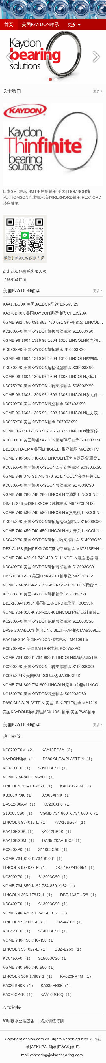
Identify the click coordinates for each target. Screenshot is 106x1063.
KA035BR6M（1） (76, 786)
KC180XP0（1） (18, 768)
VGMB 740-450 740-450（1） (30, 940)
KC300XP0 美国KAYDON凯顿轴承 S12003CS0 (44, 594)
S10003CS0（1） (18, 813)
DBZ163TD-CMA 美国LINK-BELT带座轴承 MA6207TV (51, 449)
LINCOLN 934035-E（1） (26, 867)
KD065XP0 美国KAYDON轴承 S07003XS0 (40, 422)
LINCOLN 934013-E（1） (26, 822)
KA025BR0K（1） (19, 985)
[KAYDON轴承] (53, 57)
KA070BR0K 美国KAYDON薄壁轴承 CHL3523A (44, 313)
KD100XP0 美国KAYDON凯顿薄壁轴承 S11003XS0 (48, 331)
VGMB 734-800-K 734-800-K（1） (71, 813)
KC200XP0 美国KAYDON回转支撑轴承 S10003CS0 (48, 666)
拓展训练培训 (52, 1021)
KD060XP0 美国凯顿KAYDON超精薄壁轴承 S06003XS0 (52, 440)
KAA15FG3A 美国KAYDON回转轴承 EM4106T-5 (45, 639)
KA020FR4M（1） (76, 976)
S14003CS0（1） (54, 931)
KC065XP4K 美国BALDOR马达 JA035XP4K (41, 675)
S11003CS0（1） (54, 849)
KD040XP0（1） (18, 904)
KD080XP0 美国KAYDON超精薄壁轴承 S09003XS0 (48, 367)
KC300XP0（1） (18, 876)
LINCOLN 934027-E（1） (26, 949)
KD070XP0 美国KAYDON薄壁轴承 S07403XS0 (44, 404)
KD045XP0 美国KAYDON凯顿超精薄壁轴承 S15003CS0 (52, 521)
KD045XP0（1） (18, 958)
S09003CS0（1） (54, 768)
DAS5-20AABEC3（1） (63, 840)
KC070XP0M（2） (19, 750)
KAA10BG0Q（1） (57, 994)
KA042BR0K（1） (57, 831)
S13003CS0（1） (54, 904)
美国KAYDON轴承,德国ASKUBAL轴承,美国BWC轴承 (49, 712)
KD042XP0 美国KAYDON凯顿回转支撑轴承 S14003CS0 (52, 539)
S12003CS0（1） (54, 876)
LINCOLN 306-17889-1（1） (29, 976)
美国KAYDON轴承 (40, 24)
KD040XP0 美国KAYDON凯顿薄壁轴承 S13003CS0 (48, 567)
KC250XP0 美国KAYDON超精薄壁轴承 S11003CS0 (48, 621)
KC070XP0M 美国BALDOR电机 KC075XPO (41, 648)
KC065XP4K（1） (56, 795)
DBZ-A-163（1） (70, 922)
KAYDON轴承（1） (20, 759)
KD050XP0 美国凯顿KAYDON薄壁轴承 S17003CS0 (48, 485)
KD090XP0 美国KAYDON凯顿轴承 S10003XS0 (44, 349)
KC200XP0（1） (58, 804)
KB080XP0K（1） (19, 795)
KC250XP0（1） (18, 849)
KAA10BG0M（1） (19, 840)
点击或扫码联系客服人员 (24, 271)
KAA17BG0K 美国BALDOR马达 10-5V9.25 (40, 304)
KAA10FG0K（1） (19, 831)
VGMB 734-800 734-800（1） (30, 777)
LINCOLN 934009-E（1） (26, 922)
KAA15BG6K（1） (71, 822)
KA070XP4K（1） (19, 994)
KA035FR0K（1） (57, 985)
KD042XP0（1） (18, 931)
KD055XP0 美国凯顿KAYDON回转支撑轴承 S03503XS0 (52, 467)
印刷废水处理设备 (18, 1021)
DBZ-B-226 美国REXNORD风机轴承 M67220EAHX (48, 503)
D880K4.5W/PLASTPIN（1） (68, 759)
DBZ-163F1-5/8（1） (79, 895)
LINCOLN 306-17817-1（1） (29, 895)
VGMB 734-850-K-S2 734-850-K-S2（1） (40, 885)
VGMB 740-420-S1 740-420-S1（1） (36, 913)
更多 (72, 24)
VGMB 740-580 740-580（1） (30, 967)
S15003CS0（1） (54, 958)
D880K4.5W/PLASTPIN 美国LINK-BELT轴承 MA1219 (50, 703)
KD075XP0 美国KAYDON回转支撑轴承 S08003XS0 (48, 385)
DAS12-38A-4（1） (20, 804)
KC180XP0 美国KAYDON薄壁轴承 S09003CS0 (44, 693)
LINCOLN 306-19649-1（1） (29, 786)
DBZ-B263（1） (69, 949)
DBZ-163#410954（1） (76, 867)
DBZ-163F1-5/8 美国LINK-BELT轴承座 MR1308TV (48, 576)
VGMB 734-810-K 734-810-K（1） (34, 858)
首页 (8, 24)
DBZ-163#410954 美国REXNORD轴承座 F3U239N (48, 603)
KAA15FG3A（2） (58, 750)
